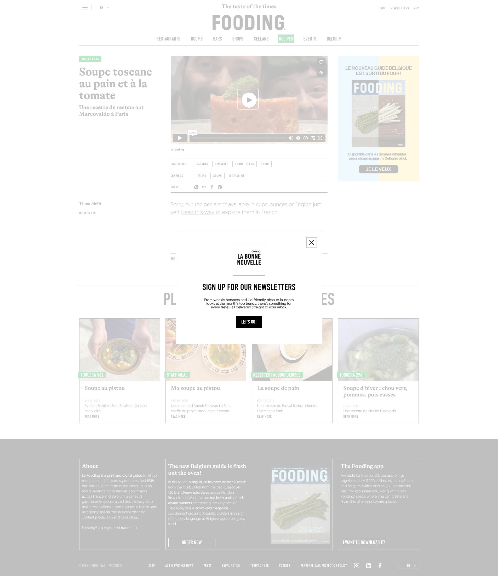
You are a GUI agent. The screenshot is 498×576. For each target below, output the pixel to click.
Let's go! (249, 322)
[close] (311, 242)
